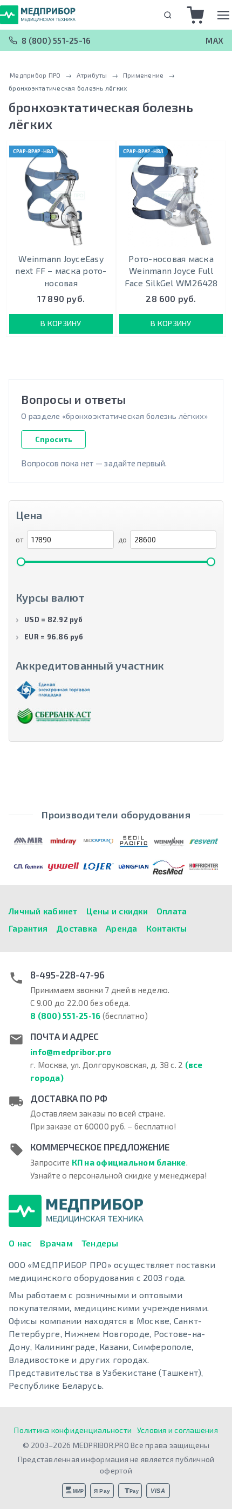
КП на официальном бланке (129, 1162)
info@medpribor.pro (71, 1052)
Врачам (56, 1243)
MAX (214, 40)
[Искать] (167, 15)
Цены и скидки (117, 911)
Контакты (166, 928)
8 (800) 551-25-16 (56, 40)
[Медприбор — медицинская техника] (38, 14)
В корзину (60, 323)
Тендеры (100, 1243)
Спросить (53, 439)
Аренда (122, 928)
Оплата (171, 911)
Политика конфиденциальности (73, 1430)
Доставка (76, 928)
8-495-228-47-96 (67, 974)
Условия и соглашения (177, 1430)
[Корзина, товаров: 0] (196, 15)
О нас (20, 1243)
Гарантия (28, 928)
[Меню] (223, 15)
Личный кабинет (43, 911)
